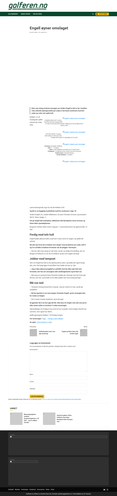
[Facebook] (107, 489)
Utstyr (52, 489)
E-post (32, 381)
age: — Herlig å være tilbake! (53, 319)
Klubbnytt (33, 489)
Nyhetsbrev (103, 14)
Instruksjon (24, 489)
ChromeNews (77, 494)
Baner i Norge (25, 14)
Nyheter (17, 489)
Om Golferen (37, 14)
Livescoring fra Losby (44, 322)
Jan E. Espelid (34, 32)
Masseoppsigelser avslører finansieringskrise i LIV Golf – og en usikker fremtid (31, 418)
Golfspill (11, 489)
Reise (47, 489)
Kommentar (34, 349)
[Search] (93, 14)
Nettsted (32, 389)
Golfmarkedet (13, 14)
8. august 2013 (43, 32)
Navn (31, 374)
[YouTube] (104, 489)
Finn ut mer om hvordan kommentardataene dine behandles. (61, 399)
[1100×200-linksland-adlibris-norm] (58, 444)
